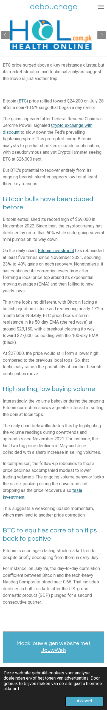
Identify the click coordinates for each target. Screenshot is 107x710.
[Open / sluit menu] (101, 7)
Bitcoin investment (56, 250)
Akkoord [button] (84, 700)
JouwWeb (53, 650)
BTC (23, 101)
